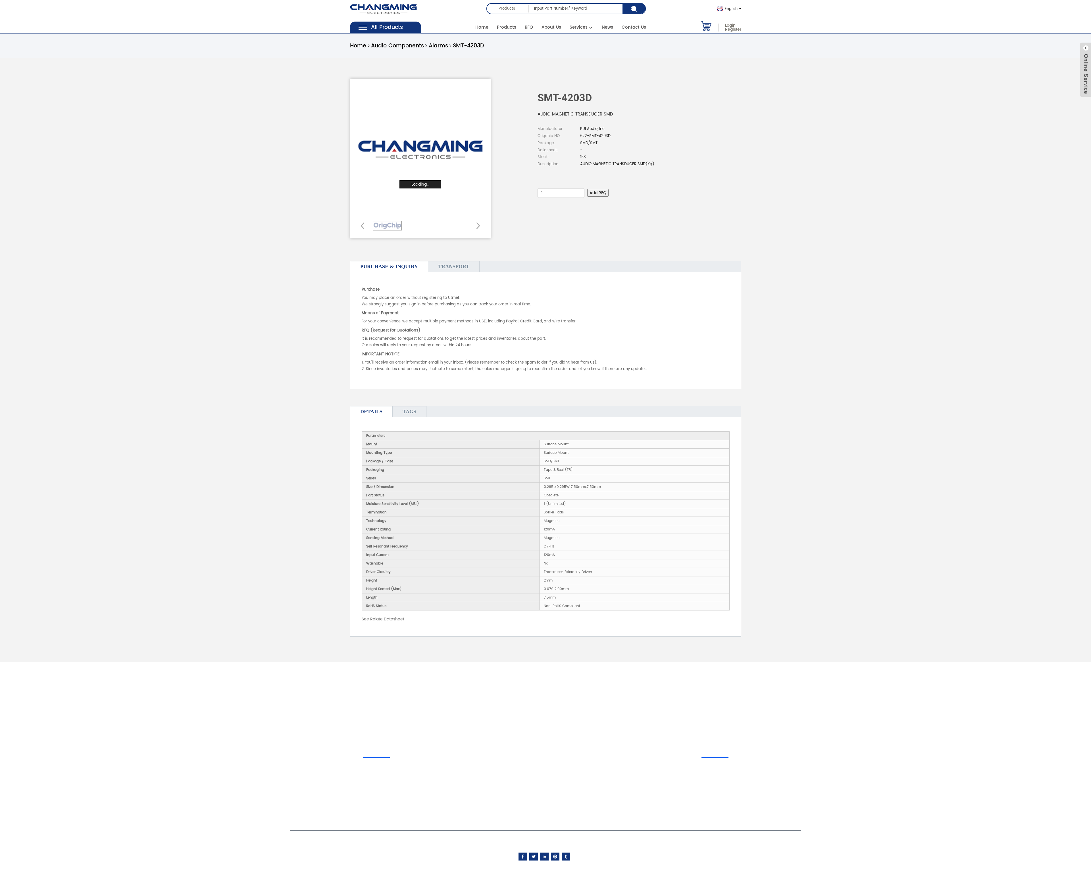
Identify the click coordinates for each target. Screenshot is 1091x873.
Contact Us (634, 27)
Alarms (438, 45)
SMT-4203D (468, 45)
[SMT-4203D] (387, 225)
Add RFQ (598, 193)
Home (481, 27)
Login (730, 26)
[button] (476, 225)
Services (579, 27)
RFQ (529, 27)
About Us (551, 27)
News (607, 27)
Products (506, 27)
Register (733, 30)
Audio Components (397, 45)
